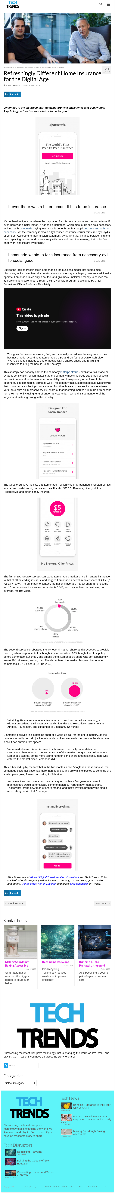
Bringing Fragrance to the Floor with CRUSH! (92, 1106)
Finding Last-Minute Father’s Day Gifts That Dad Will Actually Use (86, 1119)
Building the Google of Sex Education (33, 1162)
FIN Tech (26, 85)
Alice (9, 85)
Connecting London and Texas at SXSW (35, 1174)
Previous (6, 957)
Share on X (99, 212)
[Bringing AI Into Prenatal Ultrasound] (94, 942)
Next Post (101, 903)
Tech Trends (35, 85)
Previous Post (16, 903)
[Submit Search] (6, 1065)
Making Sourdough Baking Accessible (89, 1133)
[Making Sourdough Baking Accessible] (20, 942)
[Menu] (108, 4)
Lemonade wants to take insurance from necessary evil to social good (58, 257)
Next (108, 957)
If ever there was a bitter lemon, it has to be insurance (57, 206)
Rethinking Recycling (29, 1151)
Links (27, 1187)
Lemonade (25, 228)
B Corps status (69, 372)
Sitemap (33, 1187)
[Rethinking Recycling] (57, 942)
